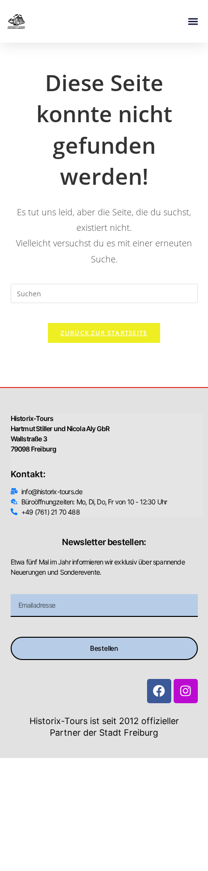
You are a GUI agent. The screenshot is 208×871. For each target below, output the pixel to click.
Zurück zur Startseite (103, 332)
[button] (193, 22)
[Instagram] (186, 691)
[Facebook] (159, 691)
